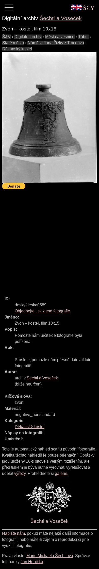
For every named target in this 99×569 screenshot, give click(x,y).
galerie (61, 473)
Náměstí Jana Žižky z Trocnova (56, 43)
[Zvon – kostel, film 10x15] (49, 117)
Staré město (13, 43)
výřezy (20, 473)
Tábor (83, 37)
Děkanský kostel (17, 49)
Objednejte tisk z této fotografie (42, 311)
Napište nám (13, 533)
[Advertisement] (49, 240)
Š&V (6, 37)
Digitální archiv (27, 37)
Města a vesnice (59, 37)
